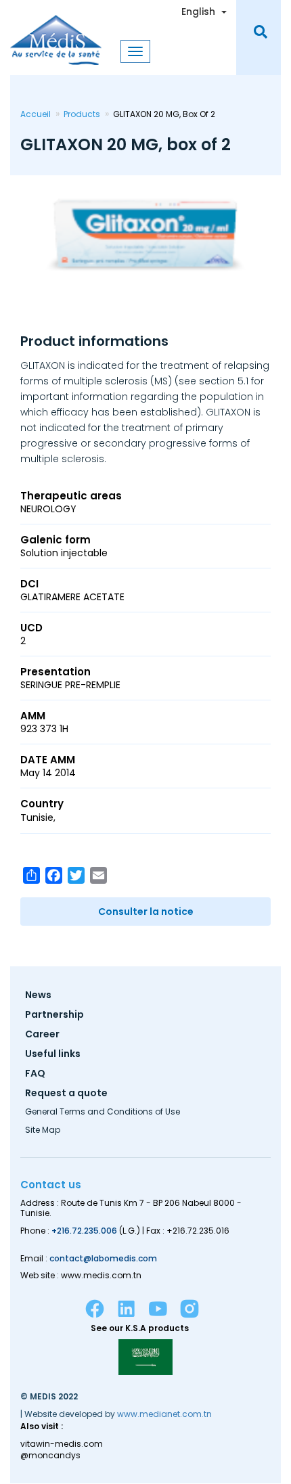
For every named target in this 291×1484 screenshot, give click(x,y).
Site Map (42, 1131)
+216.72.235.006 (84, 1230)
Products (82, 114)
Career (42, 1035)
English (198, 11)
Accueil (35, 114)
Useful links (53, 1054)
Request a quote (66, 1094)
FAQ (35, 1074)
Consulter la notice (146, 911)
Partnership (54, 1015)
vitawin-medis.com (61, 1444)
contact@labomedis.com (103, 1258)
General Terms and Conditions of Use (102, 1112)
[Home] (56, 32)
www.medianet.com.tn (164, 1414)
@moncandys (50, 1456)
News (38, 996)
